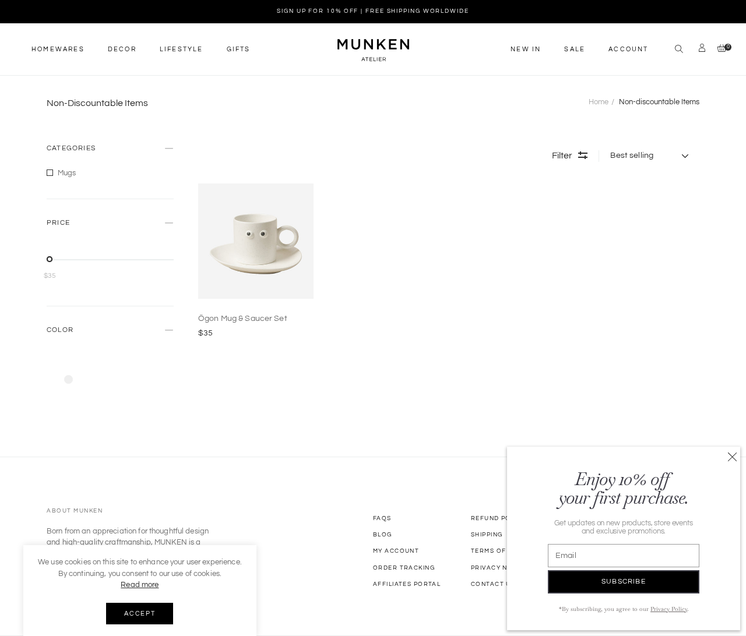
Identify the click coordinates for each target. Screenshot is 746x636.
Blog (382, 535)
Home (598, 102)
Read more (140, 585)
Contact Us (493, 584)
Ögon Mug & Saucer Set (242, 319)
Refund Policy (498, 518)
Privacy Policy (668, 609)
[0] (719, 49)
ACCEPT (139, 613)
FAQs (382, 518)
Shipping (486, 535)
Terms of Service (504, 551)
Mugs (67, 173)
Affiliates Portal (407, 584)
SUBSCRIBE (623, 581)
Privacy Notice (500, 568)
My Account (396, 551)
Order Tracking (404, 568)
